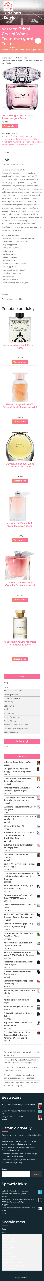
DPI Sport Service (8, 47)
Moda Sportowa (11, 694)
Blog (6, 687)
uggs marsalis (31, 145)
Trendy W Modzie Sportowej (16, 729)
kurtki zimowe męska (22, 139)
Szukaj (4, 1169)
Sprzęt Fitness (10, 721)
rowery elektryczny (33, 142)
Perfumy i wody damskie (21, 136)
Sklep (6, 682)
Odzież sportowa (11, 732)
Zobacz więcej (10, 126)
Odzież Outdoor (10, 706)
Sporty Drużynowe (12, 717)
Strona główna (7, 58)
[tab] (38, 4)
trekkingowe (9, 713)
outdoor (7, 709)
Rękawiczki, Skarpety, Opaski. (16, 724)
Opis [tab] (7, 152)
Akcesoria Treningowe (13, 691)
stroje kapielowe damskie (13, 145)
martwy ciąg (18, 142)
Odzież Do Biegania (12, 698)
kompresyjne (9, 702)
